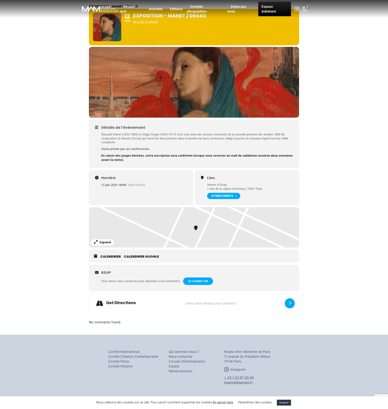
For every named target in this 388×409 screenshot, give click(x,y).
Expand (105, 242)
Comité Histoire (120, 366)
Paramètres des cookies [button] (255, 402)
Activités (156, 9)
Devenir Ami (127, 8)
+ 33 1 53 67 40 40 (239, 377)
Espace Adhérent (268, 8)
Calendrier (110, 257)
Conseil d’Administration (187, 361)
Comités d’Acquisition (197, 8)
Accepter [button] (284, 402)
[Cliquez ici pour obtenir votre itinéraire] (290, 303)
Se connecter (198, 281)
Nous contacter (180, 356)
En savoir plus (223, 402)
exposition (110, 138)
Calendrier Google (141, 257)
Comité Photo (119, 361)
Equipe (174, 366)
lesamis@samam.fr (238, 382)
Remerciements (180, 371)
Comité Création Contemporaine (133, 356)
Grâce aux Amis (236, 8)
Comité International (123, 352)
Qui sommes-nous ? (184, 352)
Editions (176, 9)
